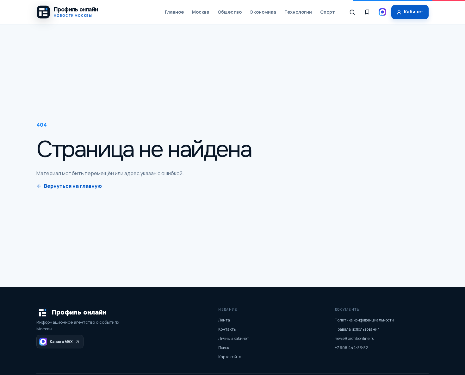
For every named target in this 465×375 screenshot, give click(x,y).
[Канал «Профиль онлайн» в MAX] (382, 12)
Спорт (327, 12)
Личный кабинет (233, 338)
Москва (200, 12)
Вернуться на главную (73, 185)
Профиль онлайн (79, 312)
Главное (174, 12)
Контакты (227, 329)
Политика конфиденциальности (364, 320)
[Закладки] (367, 12)
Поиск (223, 347)
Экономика (263, 12)
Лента (224, 320)
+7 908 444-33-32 (351, 347)
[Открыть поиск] (352, 12)
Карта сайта (229, 356)
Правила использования (357, 329)
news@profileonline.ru (355, 338)
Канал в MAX (61, 341)
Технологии (298, 12)
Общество (230, 12)
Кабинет (414, 12)
